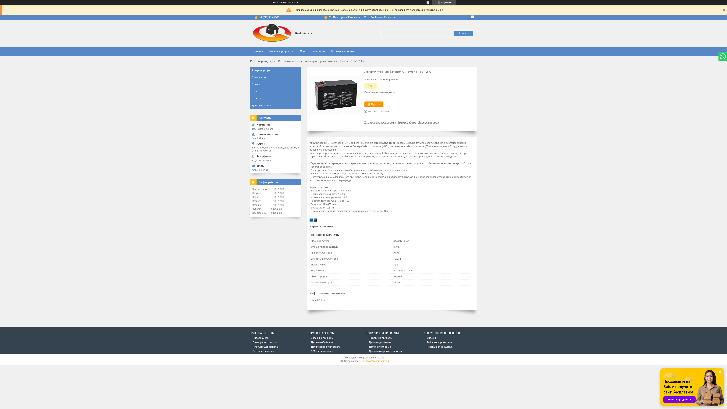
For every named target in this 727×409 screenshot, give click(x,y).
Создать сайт (279, 2)
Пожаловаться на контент (375, 361)
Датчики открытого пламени (386, 351)
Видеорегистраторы (265, 342)
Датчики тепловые (380, 346)
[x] (315, 220)
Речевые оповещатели (440, 346)
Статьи (256, 84)
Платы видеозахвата (265, 346)
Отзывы (256, 98)
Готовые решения (263, 351)
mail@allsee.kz (260, 170)
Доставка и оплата (343, 51)
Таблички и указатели (439, 342)
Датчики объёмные (322, 342)
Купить (375, 104)
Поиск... (463, 33)
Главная (258, 51)
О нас (303, 51)
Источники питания (290, 61)
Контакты (319, 51)
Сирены (431, 337)
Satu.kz (380, 357)
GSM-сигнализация (322, 351)
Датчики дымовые (380, 342)
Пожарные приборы (380, 337)
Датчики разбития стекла (326, 346)
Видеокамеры (261, 337)
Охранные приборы (322, 337)
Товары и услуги (279, 51)
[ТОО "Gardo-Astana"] (272, 33)
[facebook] (311, 220)
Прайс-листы (259, 77)
